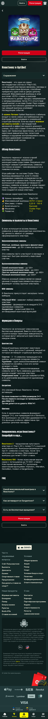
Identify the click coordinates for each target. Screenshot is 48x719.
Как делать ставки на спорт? (11, 584)
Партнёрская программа (35, 602)
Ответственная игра (33, 583)
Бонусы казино (8, 605)
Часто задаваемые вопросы (8, 556)
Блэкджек (6, 598)
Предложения (8, 580)
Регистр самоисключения (31, 612)
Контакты (28, 595)
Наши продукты (9, 591)
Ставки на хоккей (9, 614)
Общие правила (31, 561)
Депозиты (6, 570)
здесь (18, 661)
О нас (26, 591)
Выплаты (6, 567)
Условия (28, 556)
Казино (5, 573)
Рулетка (5, 608)
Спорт (26, 570)
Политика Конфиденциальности (33, 577)
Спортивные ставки (10, 577)
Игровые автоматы (10, 595)
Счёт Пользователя (10, 564)
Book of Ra (6, 611)
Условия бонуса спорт (33, 573)
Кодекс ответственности (32, 606)
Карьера (27, 598)
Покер (26, 567)
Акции (26, 564)
